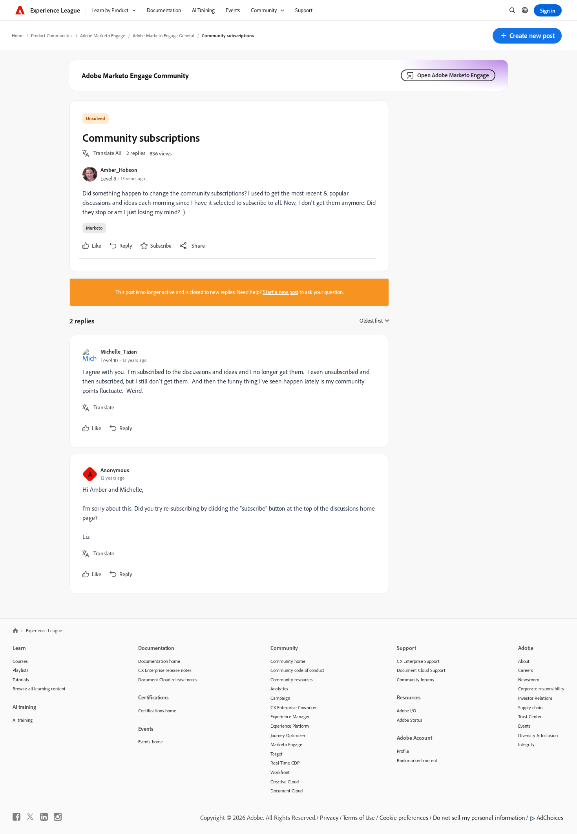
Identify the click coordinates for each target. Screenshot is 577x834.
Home (18, 35)
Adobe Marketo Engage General (163, 35)
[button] (527, 36)
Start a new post (280, 292)
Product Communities (52, 35)
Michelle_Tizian (118, 351)
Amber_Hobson (118, 169)
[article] (227, 391)
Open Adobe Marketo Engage (453, 75)
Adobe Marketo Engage (102, 35)
